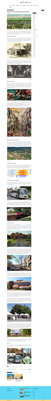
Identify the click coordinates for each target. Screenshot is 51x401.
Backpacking (34, 17)
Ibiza (33, 36)
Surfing (34, 48)
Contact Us (43, 400)
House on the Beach (23, 5)
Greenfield (10, 366)
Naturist (34, 39)
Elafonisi (34, 31)
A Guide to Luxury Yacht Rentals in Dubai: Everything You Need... (27, 392)
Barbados (34, 18)
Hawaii (34, 34)
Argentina (34, 15)
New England (16, 366)
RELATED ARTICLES (9, 372)
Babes (34, 16)
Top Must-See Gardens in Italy (27, 388)
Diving (34, 28)
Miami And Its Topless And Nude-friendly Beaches (26, 369)
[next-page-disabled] (8, 382)
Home (10, 5)
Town (33, 51)
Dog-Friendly (17, 5)
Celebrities (13, 5)
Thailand (34, 50)
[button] (43, 5)
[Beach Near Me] (25, 2)
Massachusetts (13, 366)
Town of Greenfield (20, 366)
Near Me (31, 5)
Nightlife (34, 5)
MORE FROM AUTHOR (15, 372)
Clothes (34, 27)
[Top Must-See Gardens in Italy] (21, 389)
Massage (28, 5)
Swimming (34, 49)
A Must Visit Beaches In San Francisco (11, 369)
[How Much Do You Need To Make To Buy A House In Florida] (11, 376)
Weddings (34, 56)
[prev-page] (7, 382)
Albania (34, 14)
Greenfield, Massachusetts (23, 224)
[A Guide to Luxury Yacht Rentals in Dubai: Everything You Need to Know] (21, 392)
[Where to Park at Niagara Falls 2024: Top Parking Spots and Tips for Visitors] (21, 396)
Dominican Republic (35, 30)
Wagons (34, 55)
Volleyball (34, 54)
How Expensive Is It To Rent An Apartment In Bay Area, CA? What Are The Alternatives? (18, 380)
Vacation (34, 53)
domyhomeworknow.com (26, 103)
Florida (34, 32)
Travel (37, 5)
